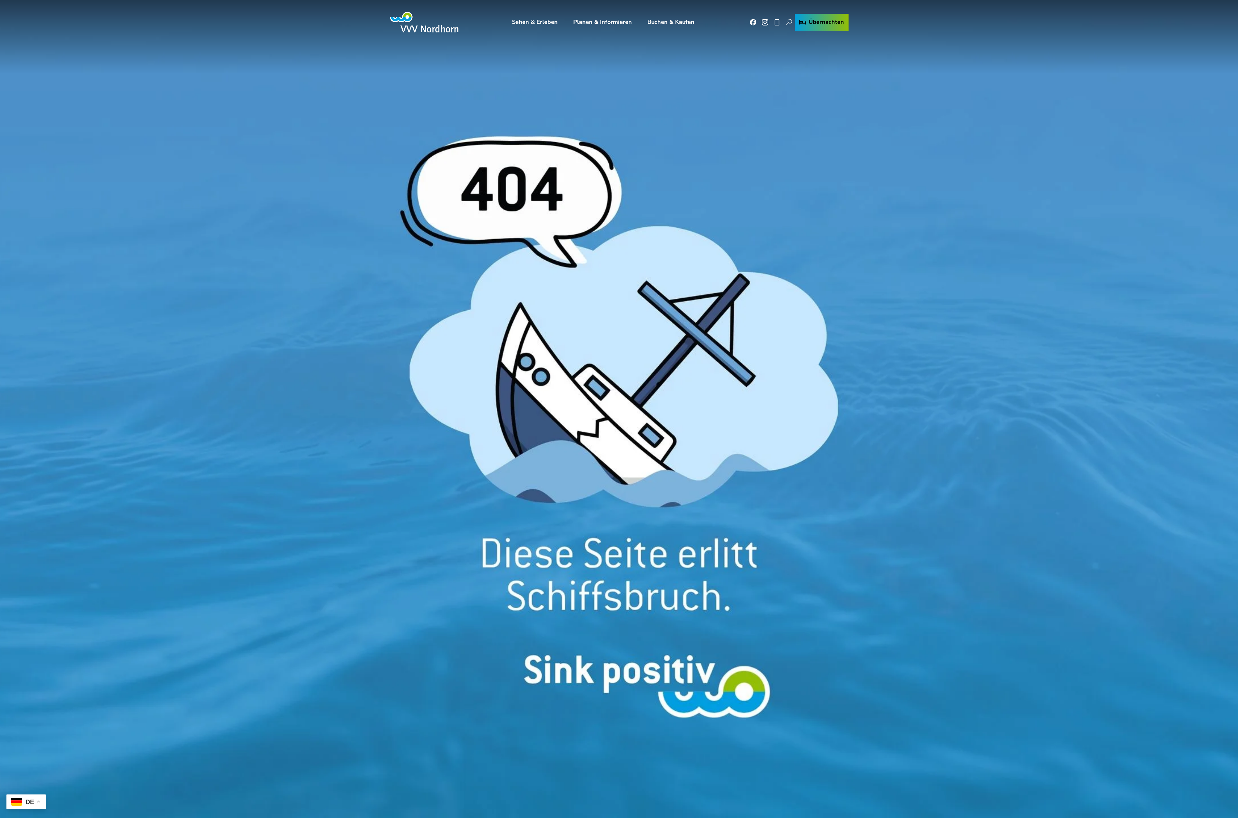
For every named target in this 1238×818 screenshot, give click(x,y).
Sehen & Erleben (535, 22)
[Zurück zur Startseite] (424, 22)
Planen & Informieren (602, 22)
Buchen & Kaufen (670, 22)
